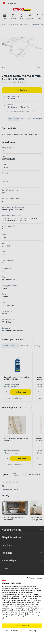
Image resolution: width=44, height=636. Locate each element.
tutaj (3, 618)
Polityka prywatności (34, 578)
